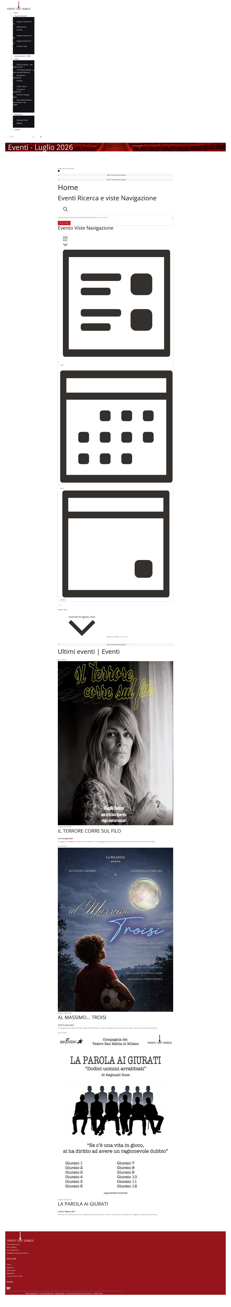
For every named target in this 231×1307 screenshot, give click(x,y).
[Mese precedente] (60, 605)
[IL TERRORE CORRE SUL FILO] (115, 663)
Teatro (9, 1265)
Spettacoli (10, 1267)
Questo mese (62, 609)
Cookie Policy (98, 1293)
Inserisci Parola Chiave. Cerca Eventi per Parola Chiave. (77, 217)
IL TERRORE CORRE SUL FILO (89, 830)
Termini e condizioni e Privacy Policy (79, 1293)
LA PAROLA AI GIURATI (83, 1203)
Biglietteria (11, 1273)
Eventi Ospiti (11, 1270)
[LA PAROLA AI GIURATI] (115, 1036)
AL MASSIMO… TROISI (82, 1017)
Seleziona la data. (112, 637)
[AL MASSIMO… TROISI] (115, 849)
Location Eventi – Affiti (14, 1276)
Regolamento (60, 1293)
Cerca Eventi (64, 223)
